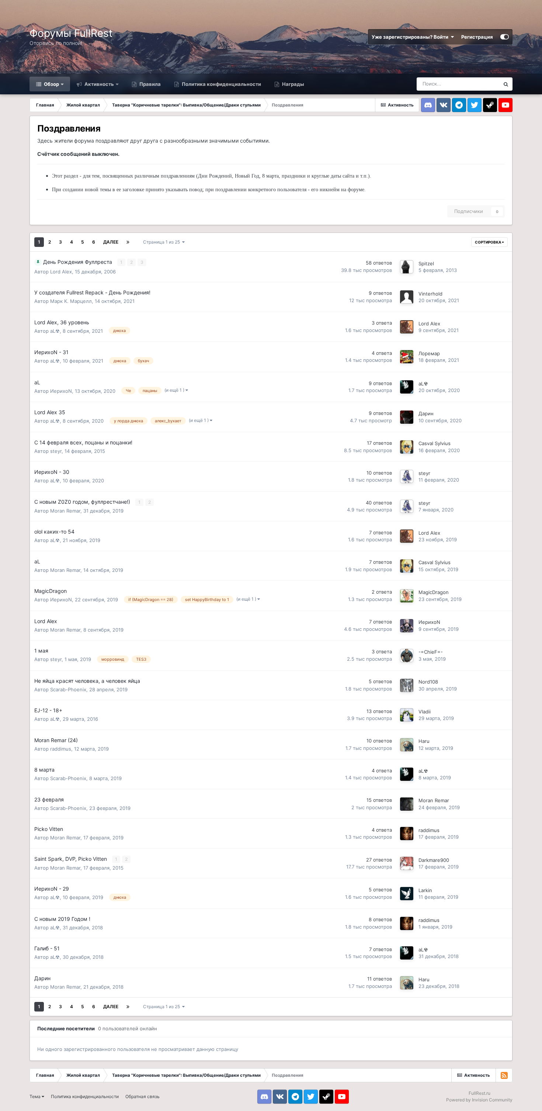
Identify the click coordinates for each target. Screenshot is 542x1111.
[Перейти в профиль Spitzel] (406, 266)
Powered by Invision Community (479, 1100)
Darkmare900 (433, 860)
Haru (424, 741)
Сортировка (488, 242)
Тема (35, 1096)
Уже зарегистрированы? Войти (411, 37)
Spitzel (426, 263)
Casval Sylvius (434, 443)
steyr (56, 451)
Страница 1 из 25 (162, 242)
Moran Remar (65, 511)
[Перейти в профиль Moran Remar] (406, 804)
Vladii (424, 712)
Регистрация (477, 37)
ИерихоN (61, 391)
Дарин (426, 413)
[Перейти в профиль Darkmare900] (406, 863)
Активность (98, 84)
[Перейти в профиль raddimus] (406, 833)
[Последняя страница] (128, 242)
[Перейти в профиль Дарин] (406, 417)
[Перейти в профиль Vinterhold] (406, 297)
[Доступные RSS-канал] (504, 1075)
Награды (292, 84)
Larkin (425, 890)
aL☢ (55, 331)
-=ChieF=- (430, 652)
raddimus (60, 749)
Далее (110, 242)
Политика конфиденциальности (221, 84)
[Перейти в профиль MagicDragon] (406, 595)
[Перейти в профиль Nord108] (406, 685)
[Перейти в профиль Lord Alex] (406, 326)
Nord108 (428, 682)
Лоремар (429, 353)
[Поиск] (506, 84)
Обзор (51, 84)
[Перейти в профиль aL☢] (406, 387)
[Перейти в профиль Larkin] (406, 893)
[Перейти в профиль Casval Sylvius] (406, 447)
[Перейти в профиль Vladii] (406, 715)
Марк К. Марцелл (71, 301)
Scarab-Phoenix (68, 689)
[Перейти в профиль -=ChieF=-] (406, 655)
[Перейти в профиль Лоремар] (406, 356)
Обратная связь (142, 1096)
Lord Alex (61, 272)
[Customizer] (505, 37)
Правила (149, 84)
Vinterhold (430, 294)
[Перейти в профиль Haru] (406, 744)
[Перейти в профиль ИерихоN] (406, 625)
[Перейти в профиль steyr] (406, 476)
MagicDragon (433, 592)
